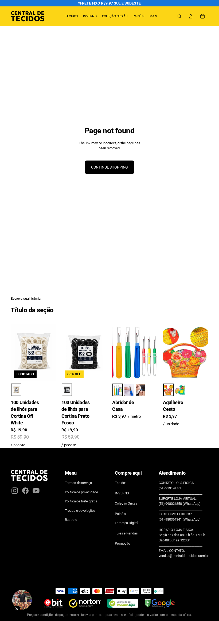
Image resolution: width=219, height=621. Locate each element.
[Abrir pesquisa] (179, 16)
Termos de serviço (78, 483)
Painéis (120, 514)
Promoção (122, 543)
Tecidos (121, 483)
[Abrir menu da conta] (191, 16)
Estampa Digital (126, 523)
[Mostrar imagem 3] (140, 390)
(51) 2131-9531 (170, 488)
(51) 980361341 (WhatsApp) (180, 519)
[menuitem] (153, 16)
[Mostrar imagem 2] (129, 390)
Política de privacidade (81, 492)
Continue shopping (109, 167)
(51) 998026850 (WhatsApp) (180, 504)
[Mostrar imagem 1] (16, 390)
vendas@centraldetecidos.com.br (183, 556)
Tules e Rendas (126, 533)
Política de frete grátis (81, 501)
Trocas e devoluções (80, 511)
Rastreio (71, 520)
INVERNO (122, 493)
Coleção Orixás (126, 503)
